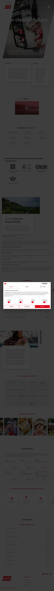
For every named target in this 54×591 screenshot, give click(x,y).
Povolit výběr (27, 306)
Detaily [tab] (27, 286)
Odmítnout (12, 306)
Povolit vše (42, 306)
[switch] (21, 302)
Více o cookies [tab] (43, 286)
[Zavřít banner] (49, 283)
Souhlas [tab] (11, 286)
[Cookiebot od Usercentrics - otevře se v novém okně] (42, 283)
